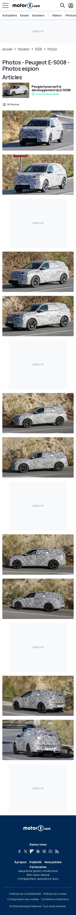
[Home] (26, 5)
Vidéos (57, 15)
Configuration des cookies (23, 899)
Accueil (7, 49)
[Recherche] (62, 5)
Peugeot (23, 49)
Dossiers (38, 15)
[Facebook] (19, 851)
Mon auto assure (38, 874)
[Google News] (38, 851)
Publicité (35, 862)
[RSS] (57, 851)
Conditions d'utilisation (55, 899)
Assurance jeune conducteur (38, 871)
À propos (20, 862)
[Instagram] (44, 851)
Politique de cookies (55, 893)
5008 (38, 49)
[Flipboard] (32, 851)
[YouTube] (50, 851)
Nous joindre (53, 862)
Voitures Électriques (47, 94)
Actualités (9, 15)
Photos (70, 15)
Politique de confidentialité (25, 893)
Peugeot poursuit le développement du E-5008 (51, 88)
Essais (24, 15)
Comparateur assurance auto (38, 878)
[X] (25, 851)
